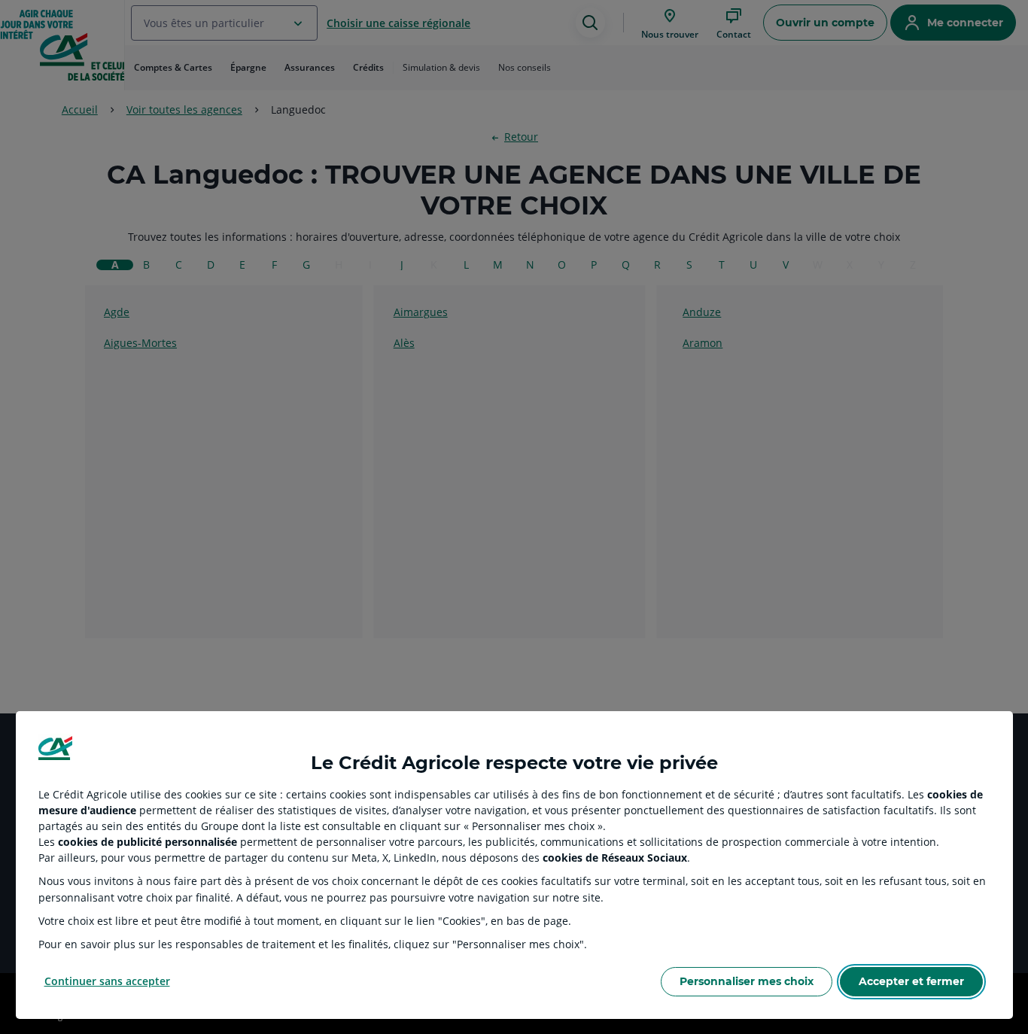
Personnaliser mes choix (747, 981)
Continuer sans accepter (107, 981)
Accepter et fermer (911, 981)
